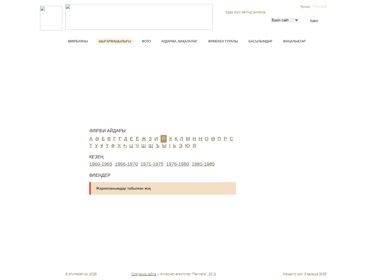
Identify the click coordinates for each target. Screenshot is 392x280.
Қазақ (305, 6)
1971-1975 (152, 164)
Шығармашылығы (115, 41)
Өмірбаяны (78, 41)
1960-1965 (100, 164)
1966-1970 (126, 164)
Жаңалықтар (294, 41)
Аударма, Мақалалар (179, 41)
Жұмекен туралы (223, 41)
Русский (320, 6)
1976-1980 (177, 164)
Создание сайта (143, 274)
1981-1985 (203, 164)
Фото (146, 41)
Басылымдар (260, 41)
